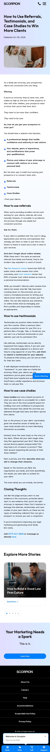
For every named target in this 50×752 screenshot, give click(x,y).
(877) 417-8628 (16, 534)
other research (25, 274)
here (14, 537)
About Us (25, 682)
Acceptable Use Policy (25, 713)
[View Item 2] (9, 613)
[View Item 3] (12, 613)
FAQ (25, 697)
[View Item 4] (15, 613)
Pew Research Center (17, 268)
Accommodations (25, 705)
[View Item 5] (18, 613)
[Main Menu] (44, 3)
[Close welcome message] (45, 736)
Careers (25, 690)
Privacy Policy (25, 721)
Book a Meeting (41, 376)
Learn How (25, 656)
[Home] (12, 3)
